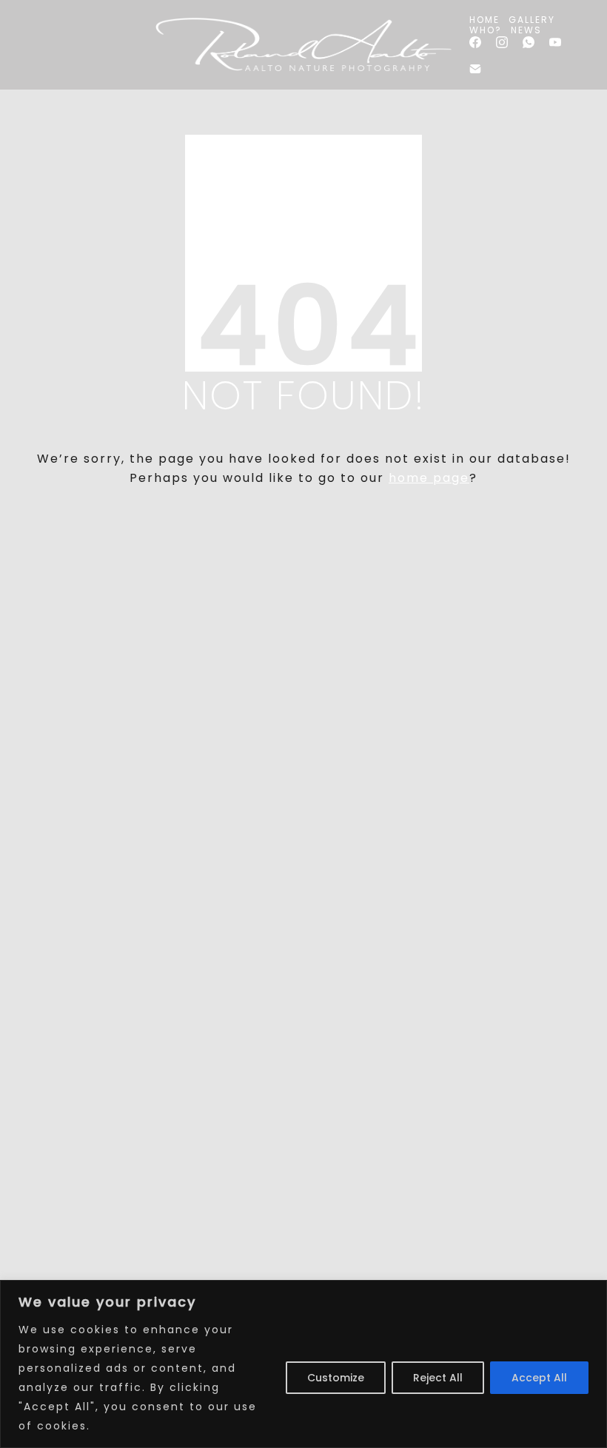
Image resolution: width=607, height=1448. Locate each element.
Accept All (539, 1377)
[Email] (475, 69)
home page (429, 477)
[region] (303, 1364)
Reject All (438, 1377)
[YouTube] (555, 42)
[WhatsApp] (528, 42)
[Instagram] (502, 42)
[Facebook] (475, 42)
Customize (335, 1377)
